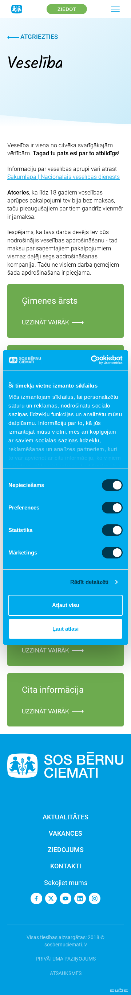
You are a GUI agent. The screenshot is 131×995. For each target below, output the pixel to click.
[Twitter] (51, 898)
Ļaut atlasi (65, 629)
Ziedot (66, 9)
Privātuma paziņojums (66, 959)
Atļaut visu (65, 605)
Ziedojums (66, 849)
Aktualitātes (65, 817)
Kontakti (65, 866)
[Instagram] (94, 898)
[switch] (112, 507)
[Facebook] (36, 898)
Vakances (65, 833)
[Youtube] (65, 898)
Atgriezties (38, 36)
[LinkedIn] (80, 898)
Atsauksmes (66, 973)
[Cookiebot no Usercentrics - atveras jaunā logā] (92, 360)
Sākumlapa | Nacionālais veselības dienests (63, 176)
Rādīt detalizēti (89, 582)
